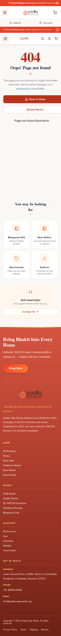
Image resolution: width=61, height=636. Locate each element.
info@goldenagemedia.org (17, 601)
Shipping (33, 629)
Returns (45, 629)
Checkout (8, 541)
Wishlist (7, 545)
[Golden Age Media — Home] (30, 12)
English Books (10, 498)
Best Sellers (9, 470)
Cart (5, 536)
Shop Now (15, 368)
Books (6, 455)
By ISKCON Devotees (14, 503)
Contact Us (28, 311)
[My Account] (49, 38)
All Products (9, 451)
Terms (23, 629)
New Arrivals (9, 475)
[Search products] (42, 38)
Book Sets (8, 460)
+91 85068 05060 (12, 590)
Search (17, 22)
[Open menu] (4, 12)
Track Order (9, 550)
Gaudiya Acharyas (13, 508)
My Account (9, 531)
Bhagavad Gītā (11, 512)
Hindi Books (9, 493)
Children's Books (12, 465)
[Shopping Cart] (55, 12)
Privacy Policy (10, 629)
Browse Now (49, 3)
